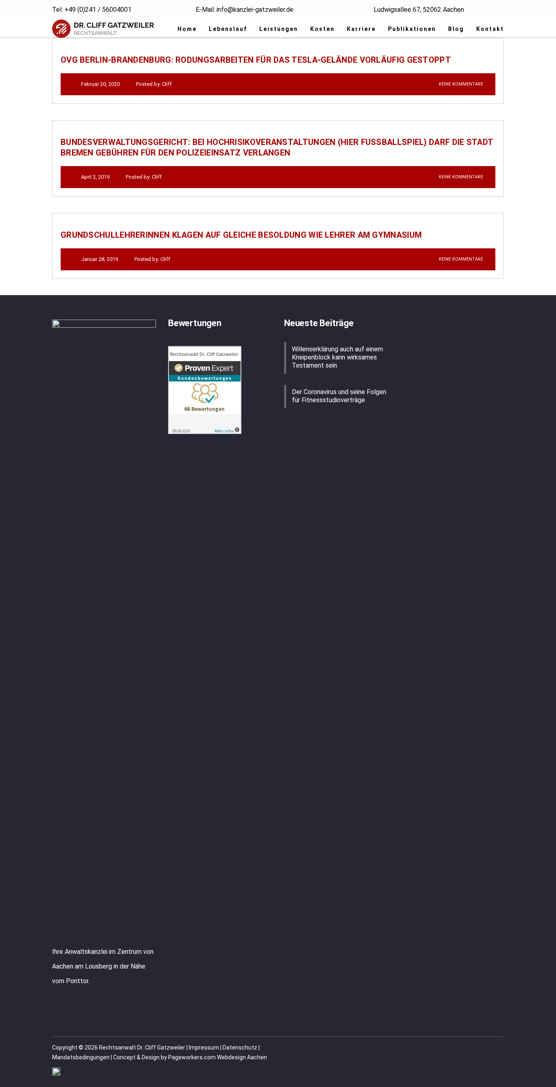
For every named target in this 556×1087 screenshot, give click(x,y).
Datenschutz (240, 1047)
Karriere (361, 29)
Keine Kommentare (460, 84)
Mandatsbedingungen (80, 1057)
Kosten (322, 29)
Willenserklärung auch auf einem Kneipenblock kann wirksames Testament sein (337, 357)
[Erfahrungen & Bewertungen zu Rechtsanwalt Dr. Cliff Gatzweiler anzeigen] (204, 389)
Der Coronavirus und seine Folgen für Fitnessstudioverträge (339, 396)
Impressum (204, 1047)
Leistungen (278, 29)
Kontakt (490, 29)
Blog (456, 29)
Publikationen (412, 29)
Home (187, 29)
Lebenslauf (228, 29)
